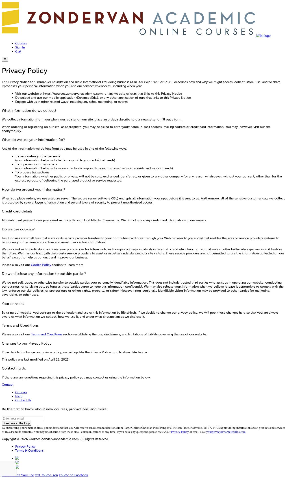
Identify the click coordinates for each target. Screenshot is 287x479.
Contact (7, 385)
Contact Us (23, 400)
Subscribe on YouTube (18, 475)
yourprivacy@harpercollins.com (226, 431)
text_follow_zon (46, 475)
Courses (21, 43)
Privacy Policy (180, 431)
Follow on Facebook (73, 475)
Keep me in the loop (17, 423)
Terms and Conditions (46, 334)
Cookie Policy (41, 265)
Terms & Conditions (29, 450)
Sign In (20, 47)
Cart (18, 51)
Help (18, 396)
